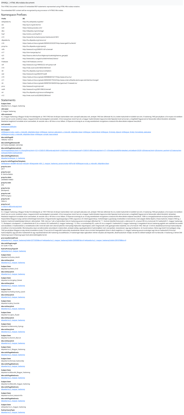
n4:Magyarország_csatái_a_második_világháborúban (20, 132)
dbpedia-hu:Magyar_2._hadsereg (13, 158)
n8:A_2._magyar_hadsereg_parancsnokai (53, 163)
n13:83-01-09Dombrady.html (92, 150)
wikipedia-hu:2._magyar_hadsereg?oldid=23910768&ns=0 (105, 240)
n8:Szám (26, 163)
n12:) (36, 150)
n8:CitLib (19, 163)
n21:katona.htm (175, 150)
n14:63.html (64, 150)
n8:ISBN (13, 163)
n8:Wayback (5, 163)
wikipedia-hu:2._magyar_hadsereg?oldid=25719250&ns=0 (22, 240)
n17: (104, 150)
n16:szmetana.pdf (75, 150)
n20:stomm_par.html (161, 150)
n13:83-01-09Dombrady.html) (48, 150)
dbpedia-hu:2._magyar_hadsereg (13, 262)
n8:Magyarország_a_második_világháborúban (92, 163)
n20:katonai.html (148, 150)
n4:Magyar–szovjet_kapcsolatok (46, 134)
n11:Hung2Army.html (26, 150)
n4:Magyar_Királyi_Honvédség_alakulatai (136, 132)
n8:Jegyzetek (34, 163)
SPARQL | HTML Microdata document (17, 2)
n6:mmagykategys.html (9, 150)
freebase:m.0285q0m (8, 127)
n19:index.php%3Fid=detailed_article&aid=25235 (124, 150)
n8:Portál (72, 163)
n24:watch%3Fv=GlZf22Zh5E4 (11, 153)
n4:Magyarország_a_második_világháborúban (17, 134)
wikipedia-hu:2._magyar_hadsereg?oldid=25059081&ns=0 (63, 240)
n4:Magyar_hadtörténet (91, 132)
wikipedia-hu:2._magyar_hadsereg (13, 251)
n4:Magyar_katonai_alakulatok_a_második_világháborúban (61, 132)
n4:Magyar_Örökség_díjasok (111, 132)
